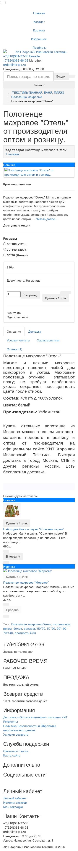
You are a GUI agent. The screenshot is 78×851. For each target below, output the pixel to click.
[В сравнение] (68, 292)
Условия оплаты (18, 340)
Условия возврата (15, 734)
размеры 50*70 (34, 628)
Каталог (39, 21)
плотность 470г (25, 633)
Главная (39, 13)
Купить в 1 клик (17, 523)
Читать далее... (47, 219)
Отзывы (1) (14, 349)
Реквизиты (10, 721)
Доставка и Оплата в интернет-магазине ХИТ (35, 717)
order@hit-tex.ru (14, 64)
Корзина (39, 30)
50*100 (62, 628)
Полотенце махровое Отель (31, 624)
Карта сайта (11, 755)
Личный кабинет (14, 798)
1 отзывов (12, 154)
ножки (7, 628)
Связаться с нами (15, 751)
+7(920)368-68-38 (15, 60)
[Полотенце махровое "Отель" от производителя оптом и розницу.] (39, 172)
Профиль (39, 47)
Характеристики (48, 340)
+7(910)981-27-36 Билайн (21, 56)
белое (17, 628)
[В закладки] (63, 292)
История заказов (15, 802)
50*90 (51, 628)
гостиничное (61, 624)
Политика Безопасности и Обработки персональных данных (29, 728)
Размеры (10, 238)
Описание (14, 331)
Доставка (34, 331)
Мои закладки (13, 806)
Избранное (39, 39)
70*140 (8, 633)
